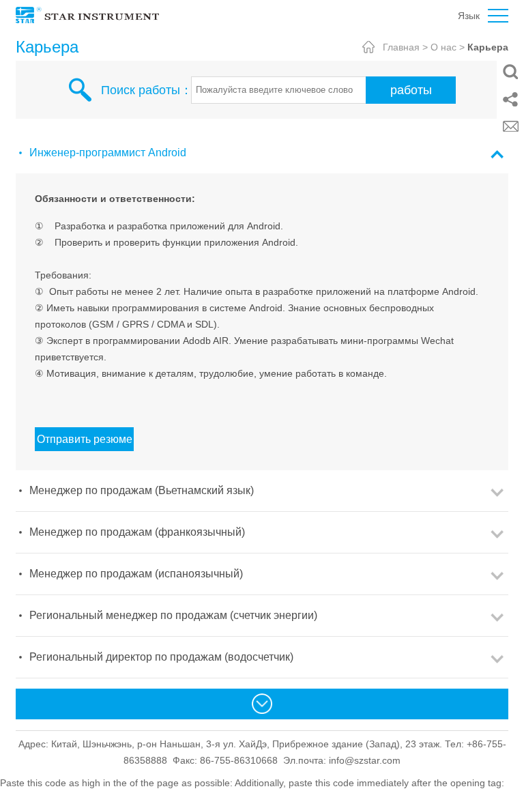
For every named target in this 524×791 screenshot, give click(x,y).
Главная (401, 47)
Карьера (487, 47)
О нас (443, 47)
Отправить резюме (84, 439)
